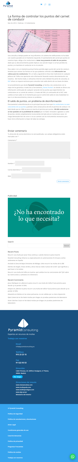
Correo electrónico (15, 170)
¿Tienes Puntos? (47, 87)
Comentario (12, 140)
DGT (9, 81)
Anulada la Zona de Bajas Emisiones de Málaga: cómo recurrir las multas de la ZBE (36, 263)
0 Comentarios (30, 23)
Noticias (21, 23)
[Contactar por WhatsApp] (73, 457)
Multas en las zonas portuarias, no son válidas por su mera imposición (41, 294)
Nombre (11, 163)
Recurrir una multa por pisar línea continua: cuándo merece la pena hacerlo (34, 255)
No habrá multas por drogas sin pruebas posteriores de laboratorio (44, 297)
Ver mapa (17, 377)
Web (9, 176)
